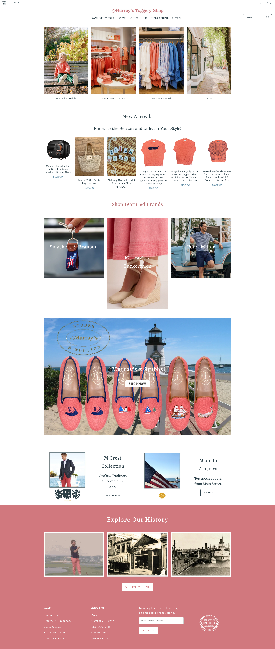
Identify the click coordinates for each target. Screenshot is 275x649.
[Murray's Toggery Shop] (137, 11)
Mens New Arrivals (161, 64)
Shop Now (137, 384)
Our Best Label (113, 495)
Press (94, 615)
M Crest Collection (112, 462)
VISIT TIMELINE (137, 587)
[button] (103, 18)
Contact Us (51, 615)
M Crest (208, 493)
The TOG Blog (101, 626)
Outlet (209, 64)
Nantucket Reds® (66, 64)
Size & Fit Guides (55, 632)
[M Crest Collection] (67, 476)
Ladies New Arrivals (113, 64)
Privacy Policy (100, 638)
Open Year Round (55, 638)
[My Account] (260, 3)
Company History (102, 621)
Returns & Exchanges (58, 621)
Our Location (52, 626)
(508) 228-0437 (14, 3)
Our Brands (98, 632)
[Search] (268, 17)
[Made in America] (162, 476)
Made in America (208, 465)
